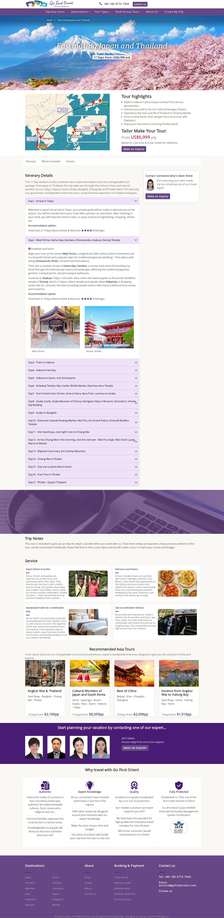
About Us (152, 11)
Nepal (56, 893)
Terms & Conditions (124, 893)
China (56, 877)
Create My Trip (174, 11)
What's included (51, 161)
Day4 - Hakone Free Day (42, 370)
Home (49, 20)
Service (70, 161)
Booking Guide (122, 888)
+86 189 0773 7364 (116, 4)
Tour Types (101, 11)
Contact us (90, 893)
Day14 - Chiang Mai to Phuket (45, 459)
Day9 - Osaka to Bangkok (42, 412)
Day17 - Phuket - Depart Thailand (47, 482)
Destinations (79, 11)
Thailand (30, 882)
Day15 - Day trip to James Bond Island (49, 466)
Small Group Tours (127, 11)
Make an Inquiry (134, 149)
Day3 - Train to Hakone (41, 362)
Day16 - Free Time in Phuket (44, 474)
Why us (88, 888)
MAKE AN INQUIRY (135, 748)
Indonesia (30, 899)
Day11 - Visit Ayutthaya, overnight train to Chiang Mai (58, 432)
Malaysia (30, 904)
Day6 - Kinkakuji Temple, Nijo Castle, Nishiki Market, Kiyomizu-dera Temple (70, 385)
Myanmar (30, 888)
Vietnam (57, 882)
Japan (28, 877)
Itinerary (31, 161)
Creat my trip (121, 877)
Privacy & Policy (122, 899)
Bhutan (56, 904)
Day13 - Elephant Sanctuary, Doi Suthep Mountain (56, 451)
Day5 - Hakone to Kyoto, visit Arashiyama (51, 378)
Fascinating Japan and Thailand (74, 20)
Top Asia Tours (55, 11)
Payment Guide (122, 882)
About (88, 877)
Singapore (58, 899)
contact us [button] (140, 4)
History (88, 882)
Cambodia (58, 888)
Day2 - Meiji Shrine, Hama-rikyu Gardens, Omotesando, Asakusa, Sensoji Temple (74, 240)
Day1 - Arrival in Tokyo (41, 201)
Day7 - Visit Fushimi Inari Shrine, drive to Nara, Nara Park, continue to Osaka (72, 393)
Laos (27, 893)
